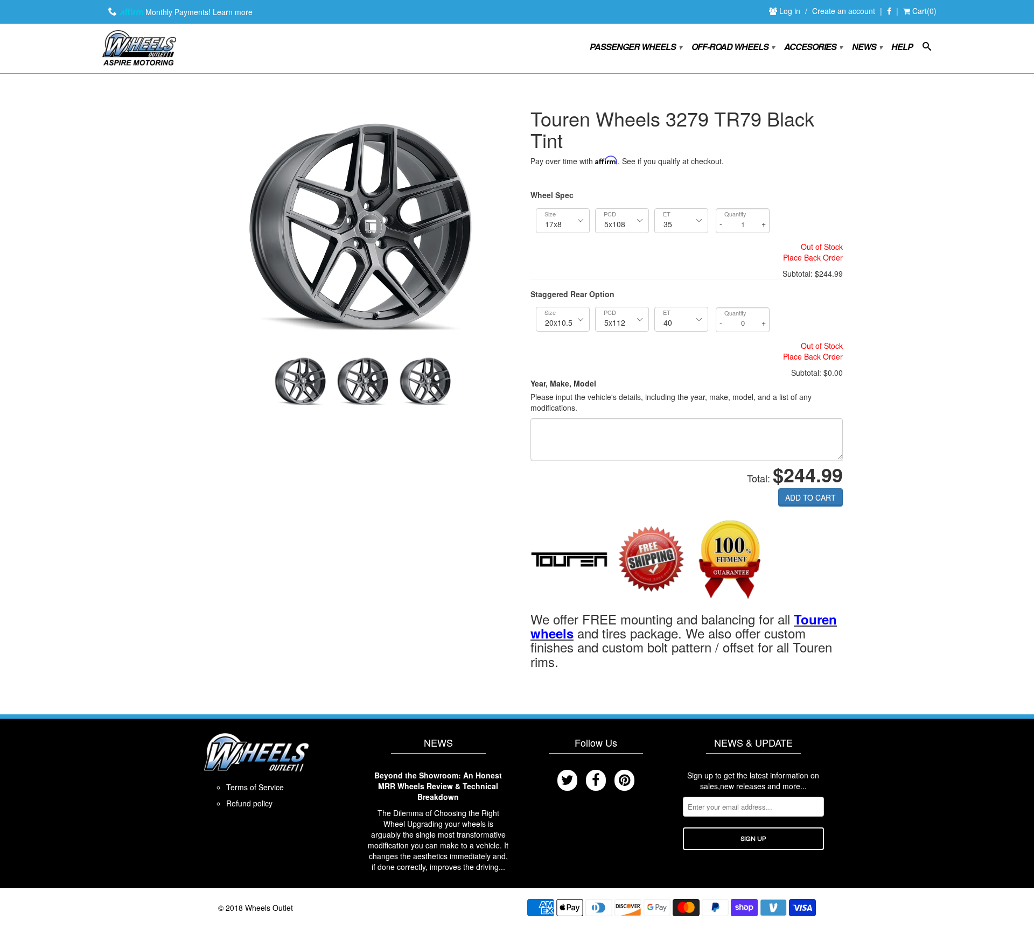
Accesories (813, 47)
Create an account (843, 10)
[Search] (927, 48)
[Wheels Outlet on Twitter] (567, 780)
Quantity (735, 214)
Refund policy (249, 803)
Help (902, 47)
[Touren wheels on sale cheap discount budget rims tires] (569, 561)
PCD (610, 214)
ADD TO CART (810, 497)
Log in (790, 10)
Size (550, 214)
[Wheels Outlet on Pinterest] (624, 780)
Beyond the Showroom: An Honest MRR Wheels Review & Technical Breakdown (438, 786)
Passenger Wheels (635, 47)
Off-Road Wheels (732, 47)
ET (666, 214)
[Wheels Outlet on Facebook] (889, 11)
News (867, 47)
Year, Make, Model (563, 383)
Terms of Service (255, 787)
